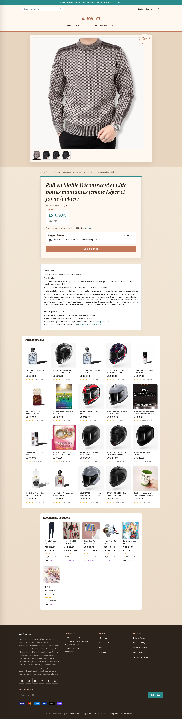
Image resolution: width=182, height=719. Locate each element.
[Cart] (157, 9)
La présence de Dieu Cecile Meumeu (63, 412)
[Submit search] (61, 9)
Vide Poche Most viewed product (35, 453)
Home (68, 26)
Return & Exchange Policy (89, 324)
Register (149, 9)
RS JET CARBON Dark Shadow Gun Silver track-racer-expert (90, 494)
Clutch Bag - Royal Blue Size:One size (91, 542)
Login (140, 9)
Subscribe (155, 695)
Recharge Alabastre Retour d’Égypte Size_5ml (144, 371)
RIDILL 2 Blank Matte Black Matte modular (89, 453)
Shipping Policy (139, 652)
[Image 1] (36, 155)
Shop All (80, 26)
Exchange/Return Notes (55, 311)
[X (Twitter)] (48, 681)
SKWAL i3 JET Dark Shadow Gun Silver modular (117, 412)
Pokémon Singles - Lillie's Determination (130, 542)
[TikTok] (41, 681)
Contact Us (104, 643)
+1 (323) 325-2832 (73, 645)
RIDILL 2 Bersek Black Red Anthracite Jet (89, 412)
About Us (103, 638)
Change (130, 235)
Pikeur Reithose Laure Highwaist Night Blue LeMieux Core (51, 542)
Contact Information (142, 657)
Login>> (51, 560)
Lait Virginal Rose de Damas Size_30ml (90, 371)
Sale (114, 26)
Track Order (104, 652)
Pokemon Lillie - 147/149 (50, 586)
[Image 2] (46, 155)
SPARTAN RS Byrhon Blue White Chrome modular (116, 371)
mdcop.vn (91, 18)
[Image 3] (56, 155)
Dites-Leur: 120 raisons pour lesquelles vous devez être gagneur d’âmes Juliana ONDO (144, 412)
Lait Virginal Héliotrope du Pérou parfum (35, 371)
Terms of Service (140, 648)
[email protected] (101, 321)
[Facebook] (21, 681)
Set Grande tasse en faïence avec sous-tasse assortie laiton (144, 494)
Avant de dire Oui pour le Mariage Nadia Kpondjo (62, 453)
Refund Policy (139, 638)
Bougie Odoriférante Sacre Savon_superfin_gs (35, 494)
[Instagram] (28, 681)
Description (49, 271)
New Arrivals (100, 26)
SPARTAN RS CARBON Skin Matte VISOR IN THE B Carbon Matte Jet (117, 494)
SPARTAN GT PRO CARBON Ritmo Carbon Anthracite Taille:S (116, 453)
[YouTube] (35, 681)
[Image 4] (66, 155)
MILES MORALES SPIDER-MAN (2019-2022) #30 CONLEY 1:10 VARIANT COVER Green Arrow (71, 542)
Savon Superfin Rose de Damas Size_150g (34, 412)
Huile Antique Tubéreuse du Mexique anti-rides (63, 494)
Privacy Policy (139, 643)
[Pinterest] (55, 681)
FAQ (100, 648)
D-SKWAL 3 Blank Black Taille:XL (142, 453)
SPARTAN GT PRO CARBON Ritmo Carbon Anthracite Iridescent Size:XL (62, 371)
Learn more (88, 228)
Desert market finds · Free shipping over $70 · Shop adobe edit (91, 3)
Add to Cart (91, 249)
